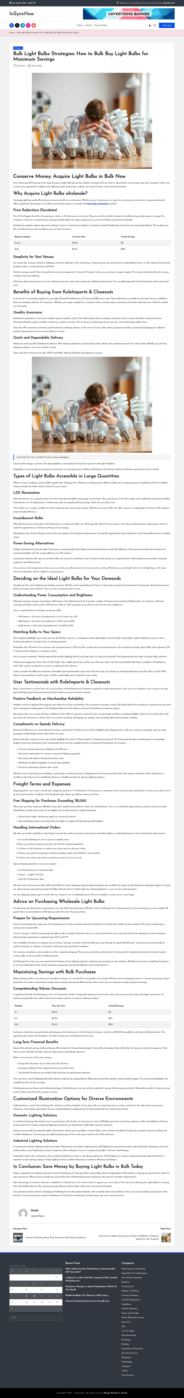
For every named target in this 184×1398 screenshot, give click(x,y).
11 (18, 1290)
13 (34, 1290)
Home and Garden (130, 1313)
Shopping (18, 48)
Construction (128, 1286)
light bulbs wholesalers (98, 204)
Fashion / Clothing (130, 1291)
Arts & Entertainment (132, 1278)
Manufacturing (129, 1335)
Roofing (125, 1344)
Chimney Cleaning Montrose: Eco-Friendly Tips (87, 1301)
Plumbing (126, 1340)
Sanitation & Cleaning (132, 1349)
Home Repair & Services (133, 1317)
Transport (126, 1366)
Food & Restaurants (131, 1300)
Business (125, 1282)
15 (49, 1290)
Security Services (129, 1353)
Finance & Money (130, 1295)
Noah (34, 1210)
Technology (127, 1362)
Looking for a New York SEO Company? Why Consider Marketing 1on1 (91, 1279)
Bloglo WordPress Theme (115, 1393)
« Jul (13, 1317)
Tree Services (128, 1375)
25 (19, 1302)
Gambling (126, 1304)
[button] (167, 25)
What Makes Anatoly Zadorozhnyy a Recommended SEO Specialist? (90, 1270)
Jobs (124, 1326)
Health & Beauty (130, 1309)
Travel (124, 1371)
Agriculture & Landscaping (134, 1273)
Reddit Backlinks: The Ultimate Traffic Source (86, 1295)
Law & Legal (128, 1331)
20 (34, 1296)
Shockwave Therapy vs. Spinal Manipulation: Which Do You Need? (91, 1288)
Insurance (126, 1322)
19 (26, 1296)
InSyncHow (21, 13)
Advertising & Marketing (133, 1269)
